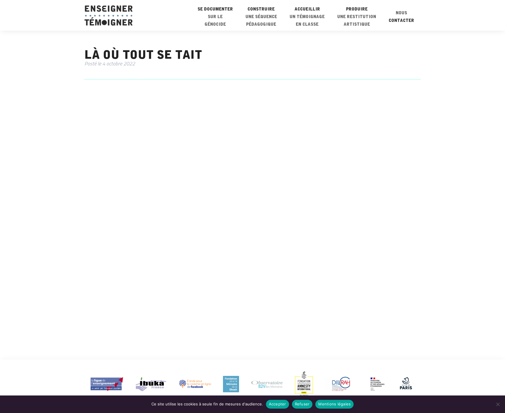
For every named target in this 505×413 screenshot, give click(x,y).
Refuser (302, 404)
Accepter (277, 404)
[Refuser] (498, 404)
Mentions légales (334, 404)
